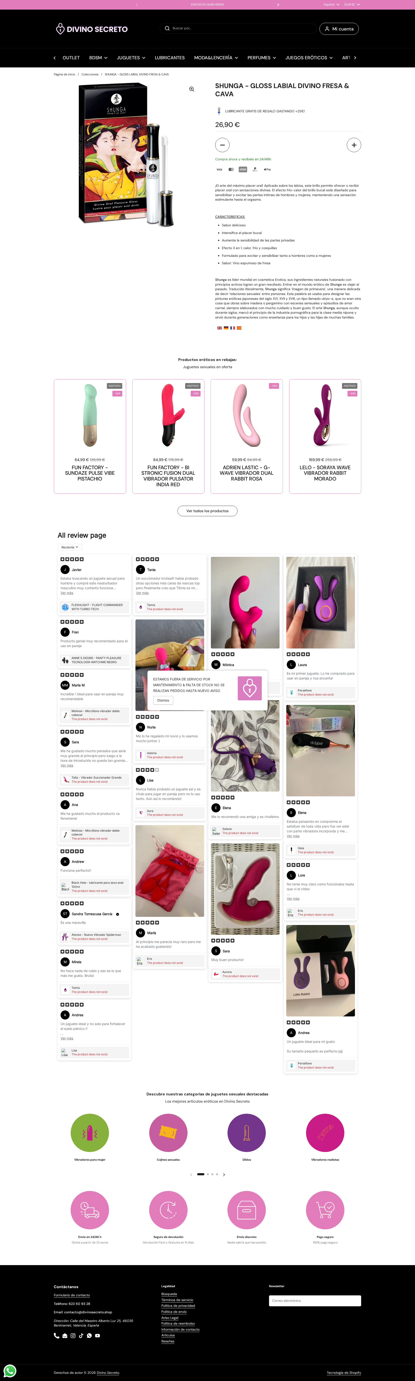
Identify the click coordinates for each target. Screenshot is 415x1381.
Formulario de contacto (72, 1295)
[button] (222, 145)
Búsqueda (169, 1294)
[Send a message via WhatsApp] (10, 1371)
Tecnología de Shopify (344, 1372)
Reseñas (167, 1341)
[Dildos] (246, 1133)
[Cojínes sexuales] (168, 1133)
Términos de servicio (177, 1300)
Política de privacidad (178, 1305)
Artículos (168, 1335)
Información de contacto (180, 1329)
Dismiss (163, 700)
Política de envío (174, 1311)
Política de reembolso (178, 1323)
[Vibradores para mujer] (90, 1133)
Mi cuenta (343, 29)
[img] (72, 559)
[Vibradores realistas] (325, 1133)
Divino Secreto (108, 1372)
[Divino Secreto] (92, 29)
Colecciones (90, 74)
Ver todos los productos (207, 510)
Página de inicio (64, 74)
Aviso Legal (169, 1317)
